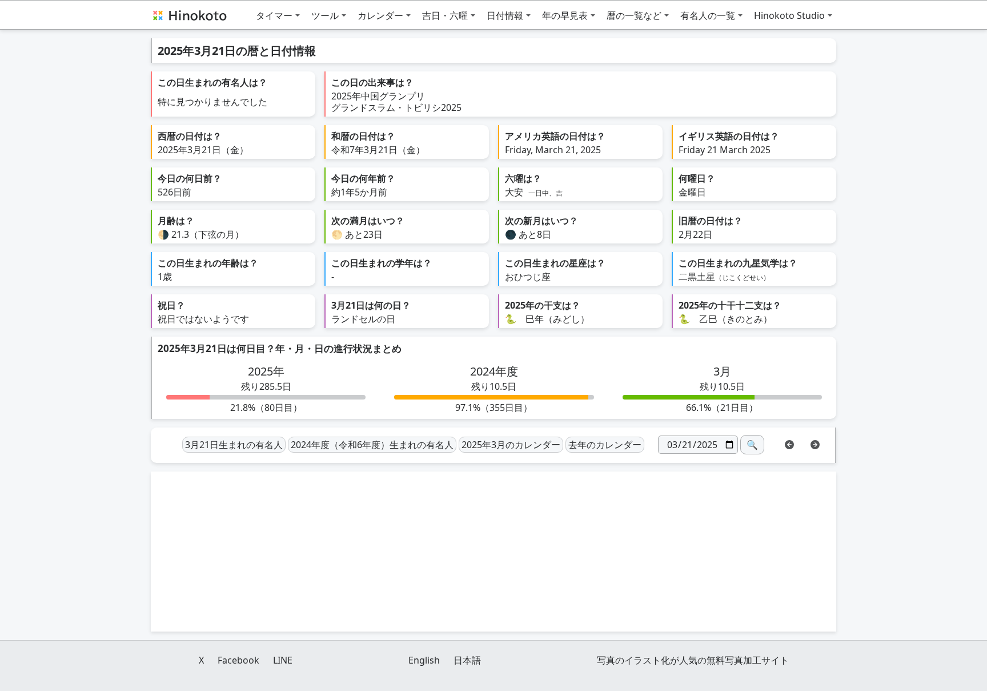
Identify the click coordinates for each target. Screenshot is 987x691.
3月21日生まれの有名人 (234, 444)
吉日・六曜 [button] (445, 15)
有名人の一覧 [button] (707, 15)
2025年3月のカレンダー (511, 444)
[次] (815, 443)
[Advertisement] (493, 552)
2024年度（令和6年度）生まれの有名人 (372, 444)
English (424, 660)
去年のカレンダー (604, 444)
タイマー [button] (274, 15)
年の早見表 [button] (565, 15)
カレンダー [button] (380, 15)
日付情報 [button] (505, 15)
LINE (282, 660)
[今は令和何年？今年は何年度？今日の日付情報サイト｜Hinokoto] (189, 15)
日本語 (467, 660)
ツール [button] (325, 15)
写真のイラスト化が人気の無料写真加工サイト (693, 660)
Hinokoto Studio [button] (789, 15)
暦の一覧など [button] (634, 15)
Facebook (238, 660)
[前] (789, 443)
